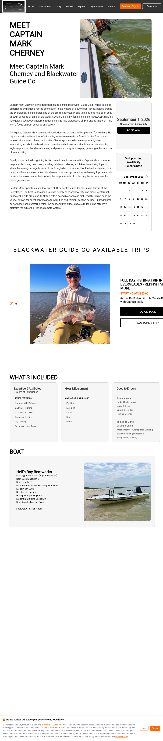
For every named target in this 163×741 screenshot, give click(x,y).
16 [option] (134, 207)
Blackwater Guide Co (51, 725)
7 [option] (125, 199)
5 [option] (146, 191)
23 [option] (134, 215)
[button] (111, 7)
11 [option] (142, 199)
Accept (155, 728)
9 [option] (133, 199)
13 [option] (121, 207)
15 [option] (129, 207)
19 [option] (146, 207)
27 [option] (121, 224)
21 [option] (125, 215)
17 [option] (138, 207)
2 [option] (133, 191)
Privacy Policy (121, 736)
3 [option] (137, 191)
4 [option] (142, 191)
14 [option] (125, 207)
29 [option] (129, 224)
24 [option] (138, 215)
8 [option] (129, 199)
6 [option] (120, 199)
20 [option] (121, 215)
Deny (144, 728)
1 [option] (129, 191)
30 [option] (134, 224)
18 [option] (142, 207)
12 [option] (146, 199)
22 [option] (129, 215)
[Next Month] (147, 176)
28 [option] (125, 224)
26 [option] (146, 215)
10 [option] (138, 199)
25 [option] (142, 215)
